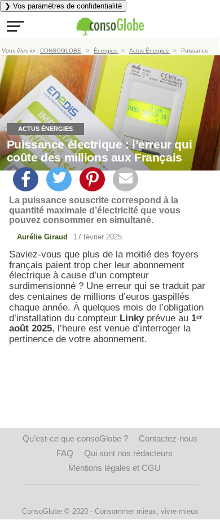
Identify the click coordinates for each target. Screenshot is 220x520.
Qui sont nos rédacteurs (128, 453)
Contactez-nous (168, 438)
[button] (15, 26)
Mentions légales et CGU (114, 468)
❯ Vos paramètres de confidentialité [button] (63, 6)
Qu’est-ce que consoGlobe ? (75, 438)
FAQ (64, 453)
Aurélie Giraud (42, 237)
